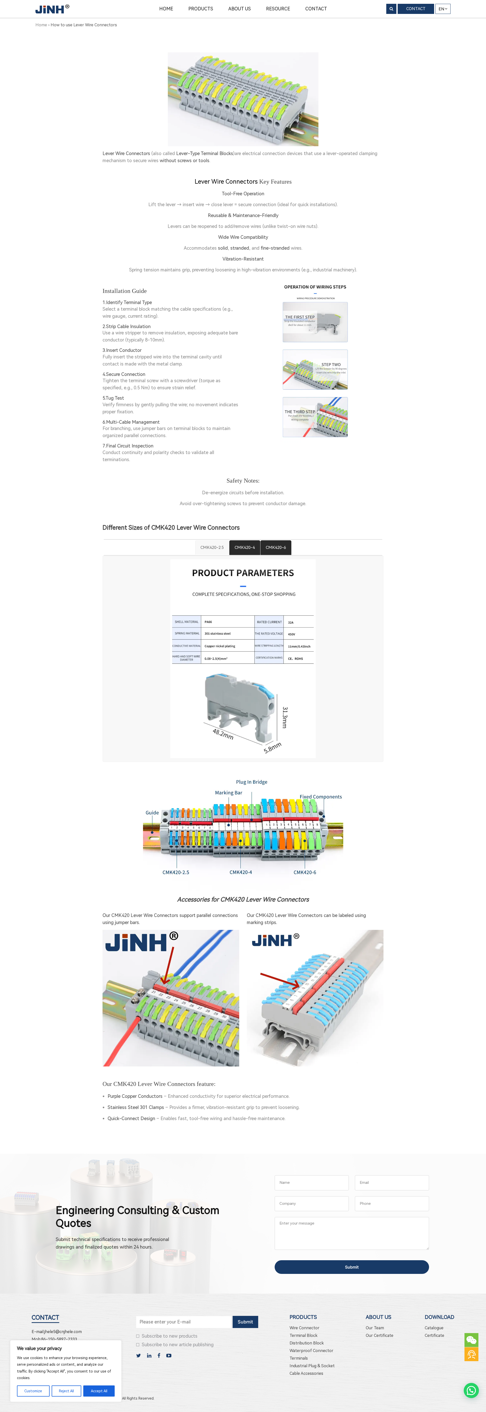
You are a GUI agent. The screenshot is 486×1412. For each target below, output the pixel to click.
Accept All (99, 1391)
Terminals (299, 1358)
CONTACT (416, 8)
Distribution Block (307, 1343)
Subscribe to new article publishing (178, 1344)
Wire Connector (304, 1327)
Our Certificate (379, 1335)
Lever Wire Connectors (226, 181)
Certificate (434, 1335)
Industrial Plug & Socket (312, 1365)
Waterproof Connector (311, 1350)
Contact (45, 1317)
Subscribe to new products (169, 1336)
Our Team (375, 1327)
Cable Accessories (306, 1373)
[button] (471, 1390)
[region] (66, 1371)
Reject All (66, 1391)
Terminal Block (303, 1335)
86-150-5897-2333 (59, 1339)
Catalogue (434, 1327)
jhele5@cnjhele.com (63, 1331)
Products (303, 1317)
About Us (378, 1317)
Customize (33, 1391)
